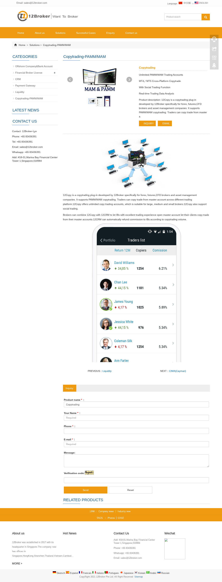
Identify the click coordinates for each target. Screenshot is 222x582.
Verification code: (74, 473)
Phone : (69, 426)
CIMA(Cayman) (177, 371)
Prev (70, 79)
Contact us (131, 32)
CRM (18, 79)
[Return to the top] (214, 66)
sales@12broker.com (31, 147)
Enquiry (110, 32)
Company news (106, 511)
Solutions (60, 32)
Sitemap (138, 576)
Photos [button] (111, 518)
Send (85, 490)
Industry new (124, 511)
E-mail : (69, 439)
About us (40, 32)
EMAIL (166, 123)
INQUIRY (148, 123)
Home (21, 32)
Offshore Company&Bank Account (34, 66)
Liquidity (107, 371)
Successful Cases (86, 32)
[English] (201, 3)
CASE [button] (121, 518)
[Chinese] (185, 3)
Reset (130, 490)
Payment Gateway (25, 85)
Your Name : (72, 413)
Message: (69, 452)
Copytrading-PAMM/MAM (56, 45)
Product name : (74, 399)
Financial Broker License (28, 72)
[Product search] (206, 17)
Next (129, 79)
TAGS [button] (100, 518)
